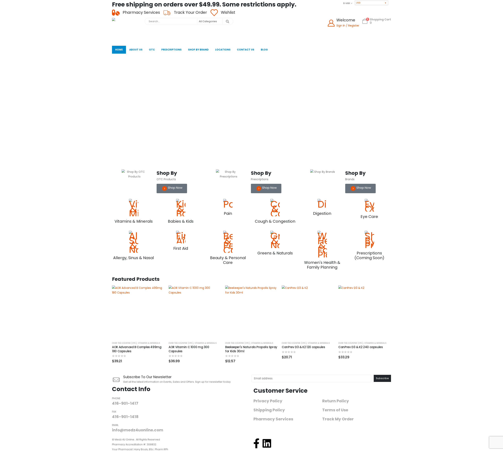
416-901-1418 (125, 416)
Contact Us (245, 49)
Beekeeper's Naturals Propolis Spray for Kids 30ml (251, 349)
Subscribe (382, 378)
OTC (152, 49)
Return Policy (335, 401)
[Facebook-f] (256, 443)
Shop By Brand (198, 49)
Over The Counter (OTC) (124, 343)
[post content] (138, 311)
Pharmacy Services (273, 419)
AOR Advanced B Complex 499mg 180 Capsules (137, 349)
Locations (222, 49)
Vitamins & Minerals (149, 343)
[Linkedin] (267, 443)
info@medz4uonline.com (137, 430)
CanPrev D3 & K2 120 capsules (303, 347)
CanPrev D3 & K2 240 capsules (360, 347)
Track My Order (338, 419)
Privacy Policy (267, 401)
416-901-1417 (125, 403)
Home (119, 49)
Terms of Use (335, 410)
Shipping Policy (269, 410)
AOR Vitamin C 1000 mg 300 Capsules (189, 349)
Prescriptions (171, 49)
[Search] (227, 21)
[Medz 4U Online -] (127, 31)
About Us (135, 49)
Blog (264, 49)
